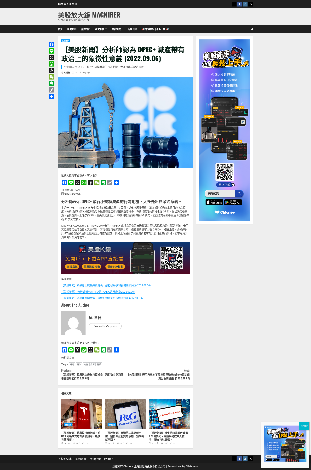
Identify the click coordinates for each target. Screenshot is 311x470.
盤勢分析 (85, 29)
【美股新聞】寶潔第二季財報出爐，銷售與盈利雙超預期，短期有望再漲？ (125, 414)
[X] (51, 57)
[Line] (51, 51)
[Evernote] (51, 83)
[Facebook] (51, 44)
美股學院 (116, 29)
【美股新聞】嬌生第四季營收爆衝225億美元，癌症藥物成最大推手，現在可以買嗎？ (169, 414)
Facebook (80, 459)
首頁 (60, 29)
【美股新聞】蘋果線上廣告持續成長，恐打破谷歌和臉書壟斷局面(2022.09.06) (106, 285)
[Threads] (51, 70)
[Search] (252, 29)
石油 (79, 364)
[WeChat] (51, 77)
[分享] (51, 96)
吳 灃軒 (67, 72)
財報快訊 (132, 29)
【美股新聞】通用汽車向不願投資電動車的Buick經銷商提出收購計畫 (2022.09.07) (158, 374)
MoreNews (174, 466)
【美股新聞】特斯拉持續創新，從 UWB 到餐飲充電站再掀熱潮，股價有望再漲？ (81, 414)
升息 (72, 364)
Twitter (108, 459)
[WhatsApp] (51, 64)
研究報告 (99, 29)
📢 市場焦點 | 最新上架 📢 (155, 29)
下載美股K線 (65, 459)
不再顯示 (304, 426)
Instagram (95, 459)
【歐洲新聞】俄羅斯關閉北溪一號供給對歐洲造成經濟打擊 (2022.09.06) (102, 298)
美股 (86, 364)
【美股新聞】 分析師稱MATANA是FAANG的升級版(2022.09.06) (98, 291)
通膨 (99, 364)
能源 (92, 364)
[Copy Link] (51, 90)
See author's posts (105, 326)
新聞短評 (71, 29)
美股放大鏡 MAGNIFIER (89, 14)
